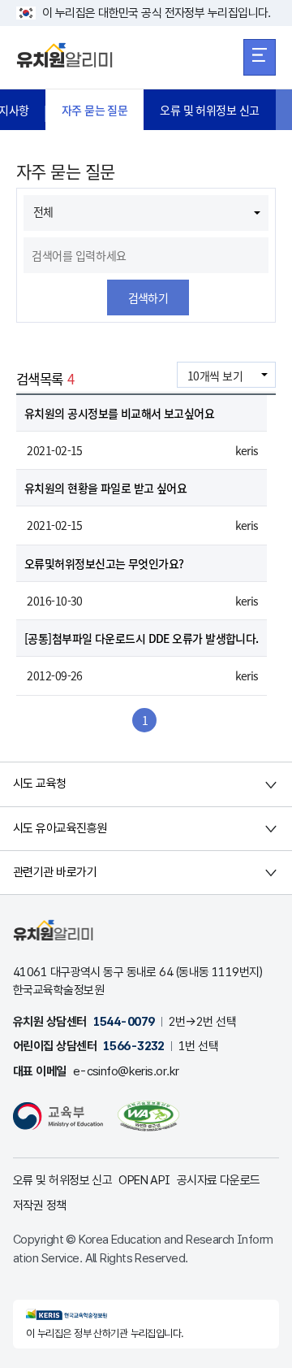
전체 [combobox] (43, 211)
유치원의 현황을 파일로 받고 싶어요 (105, 488)
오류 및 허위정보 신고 (209, 110)
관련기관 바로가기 (55, 872)
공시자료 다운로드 (218, 1180)
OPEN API (144, 1180)
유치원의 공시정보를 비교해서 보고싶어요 (119, 413)
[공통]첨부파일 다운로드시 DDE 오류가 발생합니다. (141, 638)
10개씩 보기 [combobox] (215, 375)
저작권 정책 (40, 1205)
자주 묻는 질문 (95, 110)
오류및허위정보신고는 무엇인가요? (103, 563)
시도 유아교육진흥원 (59, 828)
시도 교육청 (40, 783)
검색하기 (148, 297)
